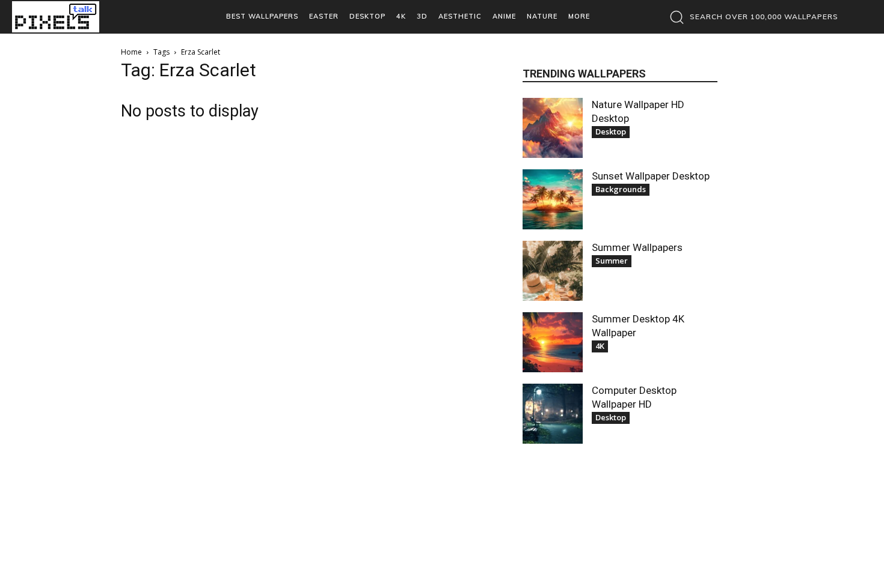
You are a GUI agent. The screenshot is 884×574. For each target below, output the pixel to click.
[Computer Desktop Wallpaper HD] (553, 414)
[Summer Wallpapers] (553, 271)
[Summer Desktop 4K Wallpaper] (553, 342)
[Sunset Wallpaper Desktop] (553, 199)
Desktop (610, 131)
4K (599, 345)
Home (131, 52)
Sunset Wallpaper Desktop (651, 176)
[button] (750, 17)
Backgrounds (620, 189)
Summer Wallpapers (637, 247)
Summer (611, 260)
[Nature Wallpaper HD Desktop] (553, 128)
